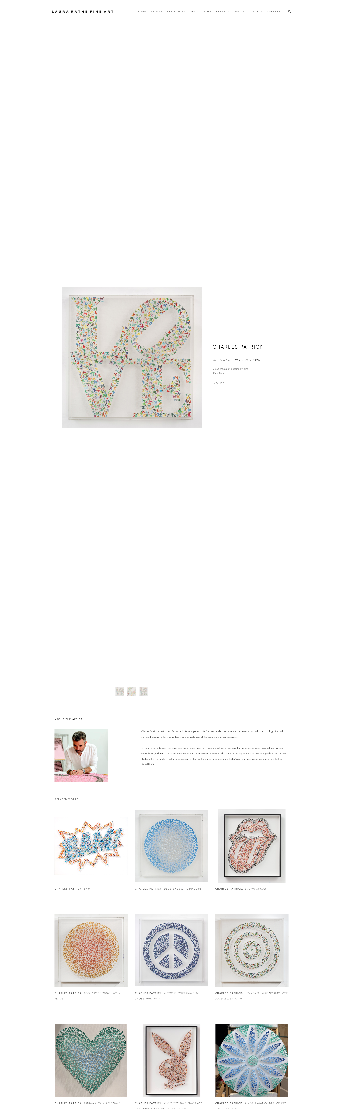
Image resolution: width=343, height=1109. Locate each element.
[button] (223, 11)
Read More (147, 764)
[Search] (289, 11)
